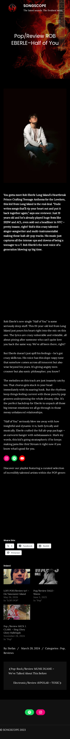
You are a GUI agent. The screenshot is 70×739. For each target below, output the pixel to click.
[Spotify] (14, 458)
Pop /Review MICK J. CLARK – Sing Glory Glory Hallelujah (15, 629)
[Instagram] (6, 458)
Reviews (9, 652)
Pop (62, 648)
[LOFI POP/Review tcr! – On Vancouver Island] (17, 576)
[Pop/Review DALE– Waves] (46, 576)
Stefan (11, 648)
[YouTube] (22, 458)
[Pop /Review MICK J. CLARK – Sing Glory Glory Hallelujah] (17, 612)
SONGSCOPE (34, 5)
